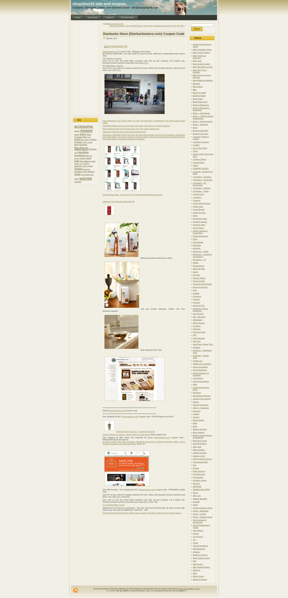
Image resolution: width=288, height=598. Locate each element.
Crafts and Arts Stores (201, 203)
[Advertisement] (85, 68)
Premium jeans (199, 474)
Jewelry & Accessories (202, 399)
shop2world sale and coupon (99, 3)
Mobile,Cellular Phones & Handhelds (202, 437)
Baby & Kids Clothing (201, 53)
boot (89, 137)
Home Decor (198, 378)
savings (85, 166)
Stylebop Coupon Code (113, 24)
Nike (94, 161)
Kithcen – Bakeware (201, 408)
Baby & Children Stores (202, 50)
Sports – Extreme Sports (202, 517)
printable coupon (200, 480)
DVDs (195, 239)
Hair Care (197, 341)
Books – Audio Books (201, 113)
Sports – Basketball (200, 511)
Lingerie (196, 417)
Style (77, 174)
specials (196, 502)
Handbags (79, 155)
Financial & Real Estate (202, 284)
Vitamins (196, 552)
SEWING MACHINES (201, 490)
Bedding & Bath (199, 96)
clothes (86, 140)
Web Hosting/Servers (201, 567)
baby (83, 134)
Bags (85, 137)
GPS (194, 335)
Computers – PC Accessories (199, 184)
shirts (90, 166)
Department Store (200, 219)
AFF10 (145, 63)
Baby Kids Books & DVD (203, 67)
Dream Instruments (200, 236)
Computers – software (202, 188)
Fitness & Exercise (200, 287)
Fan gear (196, 275)
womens (77, 182)
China (195, 151)
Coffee (195, 166)
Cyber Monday (199, 210)
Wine (195, 573)
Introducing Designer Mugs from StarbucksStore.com (124, 132)
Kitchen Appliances (200, 405)
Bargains (196, 84)
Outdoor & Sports (200, 453)
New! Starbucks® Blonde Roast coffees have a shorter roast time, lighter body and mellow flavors (142, 513)
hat (87, 156)
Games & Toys (198, 306)
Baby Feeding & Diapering (199, 57)
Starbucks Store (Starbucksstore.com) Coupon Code (143, 34)
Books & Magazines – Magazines (201, 109)
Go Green (197, 326)
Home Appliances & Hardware (201, 374)
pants (76, 164)
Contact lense (198, 194)
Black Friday (198, 99)
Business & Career (200, 134)
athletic (76, 135)
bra (82, 139)
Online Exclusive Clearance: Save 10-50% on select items (126, 435)
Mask (195, 423)
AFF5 (118, 70)
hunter (76, 158)
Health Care (198, 361)
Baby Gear (197, 61)
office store (197, 447)
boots (77, 139)
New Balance (85, 161)
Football (196, 293)
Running (196, 484)
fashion (81, 148)
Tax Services (198, 537)
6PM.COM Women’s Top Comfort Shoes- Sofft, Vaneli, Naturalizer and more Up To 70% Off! (146, 26)
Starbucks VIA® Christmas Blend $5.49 (118, 202)
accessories (83, 126)
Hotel (195, 384)
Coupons (196, 200)
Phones (196, 468)
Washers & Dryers (200, 555)
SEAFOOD (197, 487)
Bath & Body (198, 87)
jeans (88, 158)
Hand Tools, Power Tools (203, 344)
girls (75, 153)
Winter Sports (198, 576)
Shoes (78, 169)
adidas (77, 131)
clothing (93, 139)
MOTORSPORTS (200, 444)
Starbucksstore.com (111, 52)
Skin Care (197, 496)
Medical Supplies (200, 429)
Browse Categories (200, 131)
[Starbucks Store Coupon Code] (134, 402)
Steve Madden (88, 172)
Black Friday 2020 (200, 102)
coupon (78, 142)
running (86, 164)
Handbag (83, 152)
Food (195, 290)
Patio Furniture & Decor (202, 459)
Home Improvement (201, 381)
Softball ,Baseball (200, 499)
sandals (78, 166)
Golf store (197, 329)
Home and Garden (200, 367)
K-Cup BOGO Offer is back (113, 505)
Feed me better (199, 281)
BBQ (194, 90)
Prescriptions (198, 477)
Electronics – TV (199, 260)
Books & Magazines (201, 105)
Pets (194, 465)
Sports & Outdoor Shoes (202, 508)
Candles (196, 145)
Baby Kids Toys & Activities (200, 71)
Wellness (196, 570)
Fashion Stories (199, 278)
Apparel (86, 130)
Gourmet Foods (199, 332)
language (197, 411)
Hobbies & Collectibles (202, 364)
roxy (80, 164)
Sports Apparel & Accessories (199, 521)
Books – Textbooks (200, 125)
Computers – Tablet (201, 191)
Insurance (197, 393)
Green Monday (199, 338)
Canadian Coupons (201, 142)
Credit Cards (198, 207)
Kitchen (196, 402)
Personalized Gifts (200, 462)
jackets (82, 158)
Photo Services (199, 471)
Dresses (83, 145)
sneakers (78, 172)
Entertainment (198, 266)
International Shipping (202, 396)
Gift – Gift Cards (199, 317)
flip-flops (93, 149)
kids (77, 161)
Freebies (196, 299)
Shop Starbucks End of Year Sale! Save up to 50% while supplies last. (131, 129)
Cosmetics (197, 197)
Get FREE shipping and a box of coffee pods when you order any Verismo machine (136, 126)
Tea (194, 540)
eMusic (196, 263)
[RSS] (75, 590)
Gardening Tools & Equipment (200, 310)
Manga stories (198, 420)
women (86, 178)
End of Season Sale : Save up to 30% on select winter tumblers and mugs (132, 195)
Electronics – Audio (200, 251)
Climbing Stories (199, 159)
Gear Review (198, 314)
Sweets (196, 534)
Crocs (85, 142)
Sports (195, 505)
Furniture (196, 303)
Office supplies (199, 450)
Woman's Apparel (200, 580)
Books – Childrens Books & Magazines (203, 117)
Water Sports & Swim (201, 558)
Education (197, 245)
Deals (195, 216)
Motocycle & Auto (200, 441)
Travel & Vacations (200, 546)
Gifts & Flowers (199, 323)
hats (90, 156)
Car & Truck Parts (200, 148)
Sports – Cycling (199, 514)
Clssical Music (198, 163)
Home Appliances (200, 370)
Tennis (195, 543)
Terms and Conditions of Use (189, 589)
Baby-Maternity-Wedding (203, 81)
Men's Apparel (198, 433)
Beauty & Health (199, 93)
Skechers (86, 169)
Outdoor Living (199, 456)
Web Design (198, 564)
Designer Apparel (200, 222)
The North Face (87, 175)
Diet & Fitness (198, 228)
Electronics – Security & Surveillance (202, 255)
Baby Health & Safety (201, 64)
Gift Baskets (197, 320)
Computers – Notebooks (203, 180)
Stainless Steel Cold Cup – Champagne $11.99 (135, 432)
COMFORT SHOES (200, 169)
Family (195, 272)
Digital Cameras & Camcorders (200, 232)
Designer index (199, 225)
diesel (90, 142)
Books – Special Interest (202, 122)
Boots (195, 128)
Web (194, 561)
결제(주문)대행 (199, 269)
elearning (197, 248)
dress (76, 145)
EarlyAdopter (198, 242)
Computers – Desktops (202, 177)
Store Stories (198, 531)
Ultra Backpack (199, 549)
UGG (76, 179)
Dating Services (199, 213)
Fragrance (197, 296)
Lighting (196, 414)
